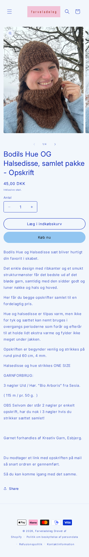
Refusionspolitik (30, 544)
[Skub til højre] (55, 144)
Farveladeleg (44, 531)
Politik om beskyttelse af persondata (52, 537)
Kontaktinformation (61, 544)
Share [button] (14, 489)
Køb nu (44, 237)
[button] (9, 11)
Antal (7, 197)
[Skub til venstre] (34, 144)
